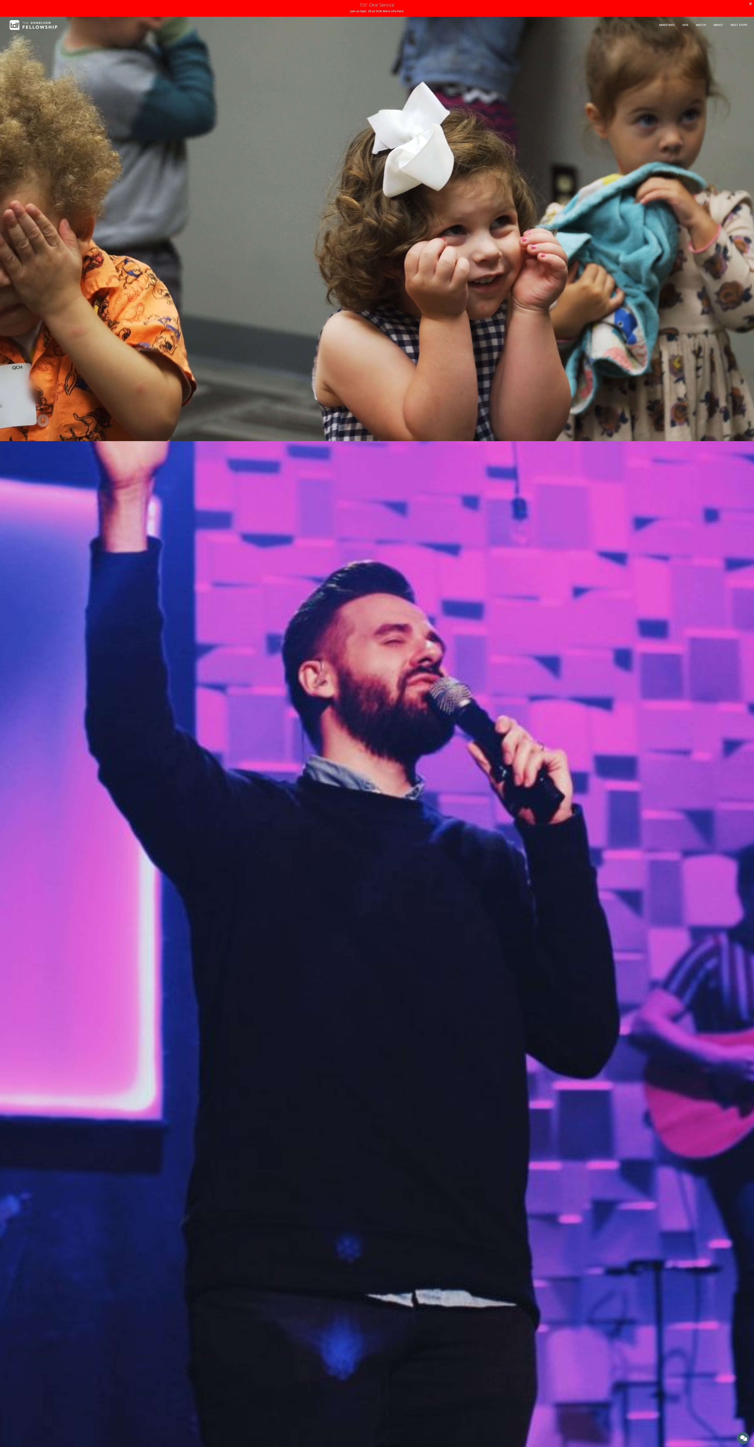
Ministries (667, 25)
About (718, 25)
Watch (701, 25)
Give (685, 25)
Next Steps (739, 25)
